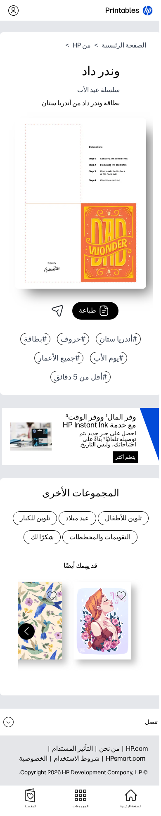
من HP (82, 45)
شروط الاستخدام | (73, 758)
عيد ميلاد (77, 518)
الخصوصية (33, 758)
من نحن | (106, 748)
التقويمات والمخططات (99, 537)
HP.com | (134, 748)
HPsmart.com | (122, 758)
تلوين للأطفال (123, 518)
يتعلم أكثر (125, 457)
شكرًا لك (42, 537)
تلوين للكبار (35, 518)
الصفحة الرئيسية (124, 45)
